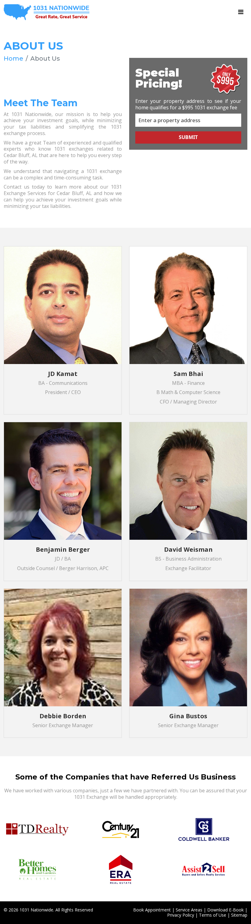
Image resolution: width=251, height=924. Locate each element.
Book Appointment (152, 910)
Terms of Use (212, 915)
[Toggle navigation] (240, 12)
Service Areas (189, 910)
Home (13, 58)
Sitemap (239, 915)
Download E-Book (225, 910)
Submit (188, 137)
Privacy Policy (180, 915)
